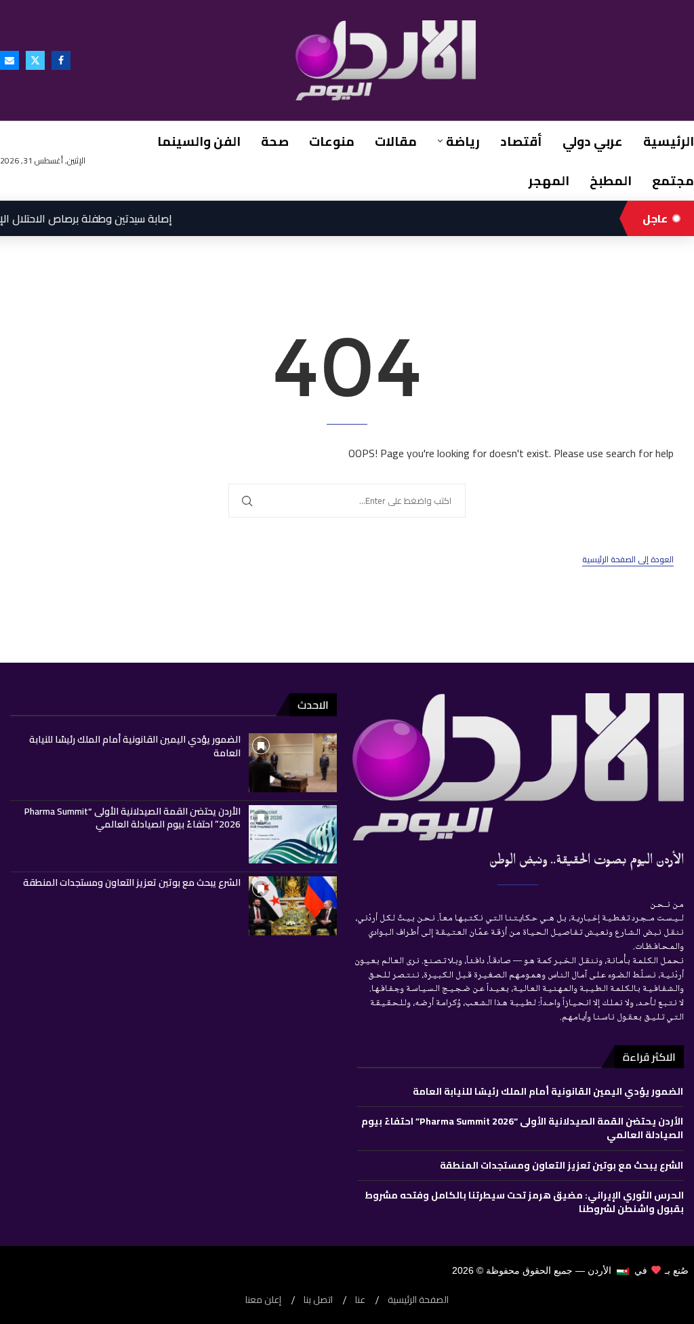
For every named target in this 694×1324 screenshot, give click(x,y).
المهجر (549, 180)
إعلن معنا (263, 1300)
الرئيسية (668, 141)
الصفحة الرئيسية (418, 1300)
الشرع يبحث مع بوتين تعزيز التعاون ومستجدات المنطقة (132, 882)
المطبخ (611, 180)
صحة (275, 141)
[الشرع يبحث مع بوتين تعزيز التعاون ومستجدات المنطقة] (293, 905)
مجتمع (673, 180)
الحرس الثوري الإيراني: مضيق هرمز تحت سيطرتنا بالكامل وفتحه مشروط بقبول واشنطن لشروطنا (524, 1202)
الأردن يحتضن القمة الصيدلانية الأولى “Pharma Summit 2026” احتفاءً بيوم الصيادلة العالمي (132, 818)
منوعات (331, 141)
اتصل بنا (318, 1300)
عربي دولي (593, 141)
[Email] (9, 60)
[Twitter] (35, 60)
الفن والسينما (199, 141)
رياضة (463, 141)
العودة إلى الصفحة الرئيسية (628, 559)
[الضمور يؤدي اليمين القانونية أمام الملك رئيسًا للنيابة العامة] (293, 762)
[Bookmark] (261, 745)
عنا (360, 1300)
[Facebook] (61, 60)
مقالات (396, 141)
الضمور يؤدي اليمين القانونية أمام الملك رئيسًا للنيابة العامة (135, 746)
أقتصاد (521, 141)
